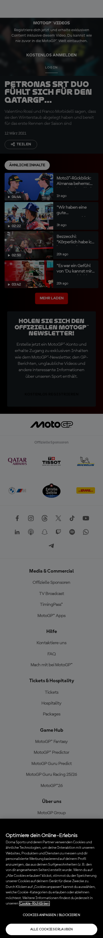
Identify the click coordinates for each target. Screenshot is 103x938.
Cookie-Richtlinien (34, 903)
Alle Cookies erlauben (51, 929)
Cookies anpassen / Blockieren (51, 915)
